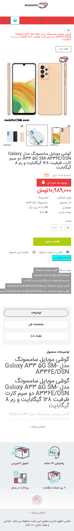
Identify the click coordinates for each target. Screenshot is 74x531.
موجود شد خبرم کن (56, 183)
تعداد (68, 221)
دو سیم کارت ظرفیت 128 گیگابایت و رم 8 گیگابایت (46, 281)
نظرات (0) (36, 336)
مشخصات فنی (36, 324)
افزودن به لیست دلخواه (51, 252)
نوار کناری (62, 49)
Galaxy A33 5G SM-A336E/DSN (51, 275)
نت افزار (29, 525)
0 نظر (55, 176)
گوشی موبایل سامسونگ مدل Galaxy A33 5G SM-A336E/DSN (38, 286)
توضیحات (36, 313)
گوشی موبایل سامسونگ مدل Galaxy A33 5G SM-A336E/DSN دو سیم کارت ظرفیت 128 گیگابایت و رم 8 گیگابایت (41, 37)
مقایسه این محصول (19, 252)
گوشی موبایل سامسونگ (46, 270)
